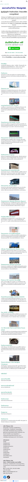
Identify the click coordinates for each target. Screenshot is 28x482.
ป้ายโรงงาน (4, 73)
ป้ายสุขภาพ (4, 412)
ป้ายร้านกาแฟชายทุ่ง (6, 345)
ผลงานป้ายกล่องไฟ (6, 392)
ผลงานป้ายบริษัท (5, 379)
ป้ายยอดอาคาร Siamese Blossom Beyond (13, 201)
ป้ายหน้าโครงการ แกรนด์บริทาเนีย (10, 170)
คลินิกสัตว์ (4, 374)
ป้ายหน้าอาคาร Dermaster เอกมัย (10, 122)
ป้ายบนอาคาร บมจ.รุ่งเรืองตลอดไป (10, 234)
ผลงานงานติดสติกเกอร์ (7, 386)
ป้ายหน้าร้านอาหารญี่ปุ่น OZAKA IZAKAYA (12, 297)
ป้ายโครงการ (4, 419)
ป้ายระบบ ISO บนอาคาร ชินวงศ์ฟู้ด (11, 280)
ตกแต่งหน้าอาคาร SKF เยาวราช (9, 105)
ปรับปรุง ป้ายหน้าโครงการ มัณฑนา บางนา (12, 249)
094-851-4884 (10, 52)
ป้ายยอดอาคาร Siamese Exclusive (11, 265)
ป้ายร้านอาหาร (5, 406)
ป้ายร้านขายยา (5, 399)
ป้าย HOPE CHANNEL (7, 312)
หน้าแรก (1, 4)
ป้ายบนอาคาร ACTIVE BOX (9, 186)
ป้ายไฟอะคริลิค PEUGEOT (8, 217)
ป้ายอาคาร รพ (5, 89)
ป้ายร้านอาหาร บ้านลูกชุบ (7, 155)
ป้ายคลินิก (4, 64)
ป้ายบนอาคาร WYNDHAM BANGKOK (11, 138)
